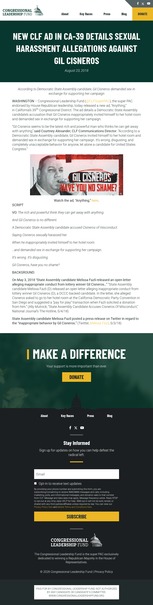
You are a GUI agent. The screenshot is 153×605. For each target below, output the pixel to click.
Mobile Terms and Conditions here (74, 507)
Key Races (86, 14)
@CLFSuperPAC (98, 101)
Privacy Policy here (43, 507)
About (64, 14)
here (95, 200)
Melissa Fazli (99, 323)
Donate (142, 14)
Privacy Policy (103, 572)
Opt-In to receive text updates (60, 484)
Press (107, 14)
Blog (124, 14)
